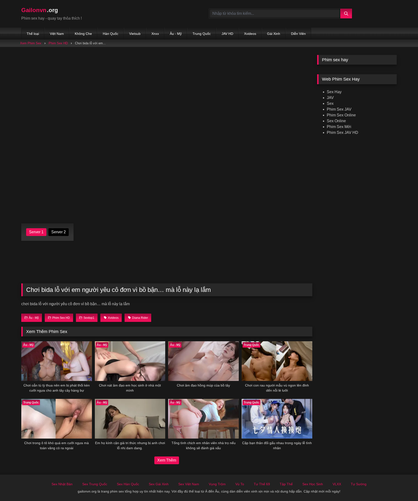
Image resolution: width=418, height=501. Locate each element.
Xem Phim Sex (30, 43)
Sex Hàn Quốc (128, 484)
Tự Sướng (358, 484)
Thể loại (33, 34)
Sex (330, 103)
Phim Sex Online (341, 115)
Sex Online (336, 121)
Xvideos (250, 34)
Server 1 (36, 232)
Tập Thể (286, 484)
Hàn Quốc (110, 34)
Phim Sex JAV (339, 109)
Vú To (239, 484)
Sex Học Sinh (312, 484)
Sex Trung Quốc (94, 484)
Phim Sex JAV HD (342, 132)
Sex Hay (334, 92)
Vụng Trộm (217, 484)
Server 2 (58, 232)
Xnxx (155, 34)
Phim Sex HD (58, 43)
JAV (330, 98)
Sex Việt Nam (188, 484)
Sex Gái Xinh (159, 484)
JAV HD (227, 34)
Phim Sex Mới (339, 127)
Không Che (83, 34)
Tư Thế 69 (262, 484)
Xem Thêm (166, 460)
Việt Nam (57, 34)
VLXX (337, 484)
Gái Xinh (273, 34)
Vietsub (135, 34)
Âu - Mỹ (176, 34)
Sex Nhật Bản (62, 484)
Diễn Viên (298, 34)
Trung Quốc (202, 34)
